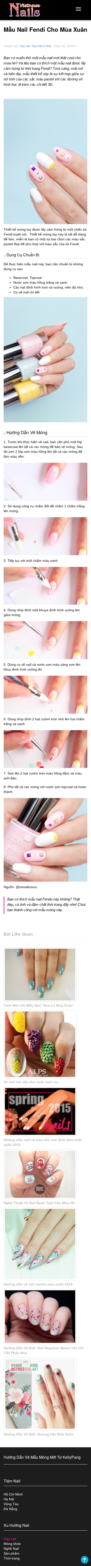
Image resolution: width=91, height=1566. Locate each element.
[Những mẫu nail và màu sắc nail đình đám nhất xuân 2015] (45, 1111)
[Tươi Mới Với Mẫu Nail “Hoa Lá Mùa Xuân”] (45, 974)
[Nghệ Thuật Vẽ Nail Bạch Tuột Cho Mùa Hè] (45, 1174)
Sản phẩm (11, 1553)
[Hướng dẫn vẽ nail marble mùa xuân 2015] (45, 1244)
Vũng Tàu (11, 1504)
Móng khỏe (12, 1544)
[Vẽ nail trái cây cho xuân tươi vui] (45, 1044)
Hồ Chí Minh (13, 1494)
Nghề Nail (11, 1548)
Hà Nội (9, 1499)
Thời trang (12, 1558)
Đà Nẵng (10, 1509)
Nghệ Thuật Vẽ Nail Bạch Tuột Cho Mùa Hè (39, 1203)
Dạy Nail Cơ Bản (41, 46)
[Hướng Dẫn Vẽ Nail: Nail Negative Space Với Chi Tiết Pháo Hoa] (45, 1316)
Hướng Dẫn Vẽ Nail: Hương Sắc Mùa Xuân (39, 1434)
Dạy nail (25, 46)
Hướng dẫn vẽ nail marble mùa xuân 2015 (38, 1284)
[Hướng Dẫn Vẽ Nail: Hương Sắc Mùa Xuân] (45, 1394)
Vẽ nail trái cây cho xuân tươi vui (31, 1082)
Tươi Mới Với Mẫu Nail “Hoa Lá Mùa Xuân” (39, 1005)
